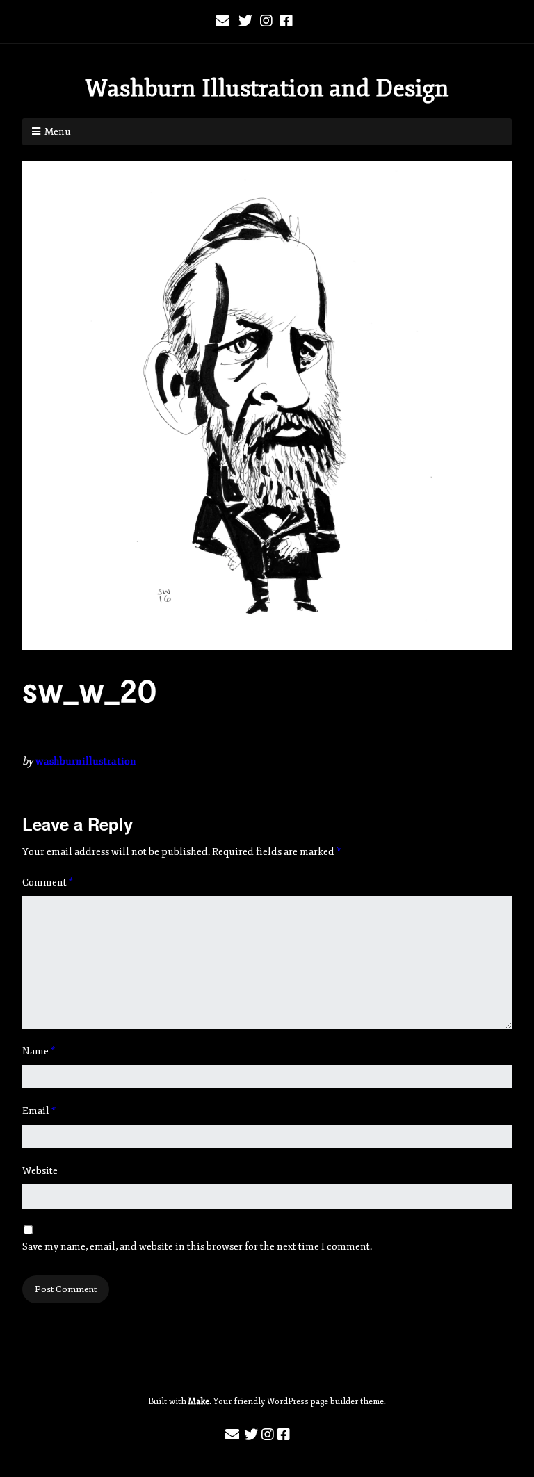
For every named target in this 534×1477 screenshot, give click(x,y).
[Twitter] (245, 21)
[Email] (223, 21)
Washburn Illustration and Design (267, 88)
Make (198, 1401)
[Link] (309, 21)
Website (40, 1171)
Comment (47, 882)
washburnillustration (85, 761)
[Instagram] (266, 21)
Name (38, 1051)
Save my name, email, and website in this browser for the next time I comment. (197, 1246)
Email (39, 1111)
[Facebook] (286, 21)
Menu (57, 132)
